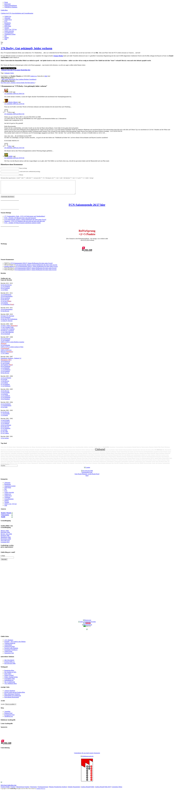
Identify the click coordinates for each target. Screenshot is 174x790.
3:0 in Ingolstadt (5, 334)
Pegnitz (68, 458)
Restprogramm (46, 459)
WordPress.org (8, 716)
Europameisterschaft (85, 451)
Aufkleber (86, 447)
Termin (38, 461)
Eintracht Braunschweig (34, 451)
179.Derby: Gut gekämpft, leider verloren (26, 48)
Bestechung (151, 447)
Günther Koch (103, 453)
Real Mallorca (6, 459)
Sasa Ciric (92, 459)
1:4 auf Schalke (5, 392)
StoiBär (10, 156)
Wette (112, 463)
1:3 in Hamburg (5, 422)
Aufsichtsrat (91, 447)
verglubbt (54, 463)
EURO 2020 (68, 451)
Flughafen (165, 451)
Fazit (135, 451)
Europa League (77, 451)
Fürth (39, 453)
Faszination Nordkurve (10, 649)
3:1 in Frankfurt (5, 340)
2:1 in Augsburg (5, 286)
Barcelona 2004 (5, 532)
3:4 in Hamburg (5, 399)
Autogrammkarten (120, 447)
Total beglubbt (96, 461)
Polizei (111, 458)
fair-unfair (107, 451)
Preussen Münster (131, 458)
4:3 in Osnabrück (6, 404)
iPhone (46, 454)
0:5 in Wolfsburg (5, 428)
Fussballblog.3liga (9, 678)
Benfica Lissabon (145, 447)
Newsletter (10, 458)
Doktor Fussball (9, 675)
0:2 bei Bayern (5, 412)
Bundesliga (7, 23)
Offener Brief (25, 458)
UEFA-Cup (11, 463)
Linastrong (153, 454)
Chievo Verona (65, 449)
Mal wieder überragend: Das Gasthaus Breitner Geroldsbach (19, 79)
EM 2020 (46, 451)
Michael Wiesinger (112, 456)
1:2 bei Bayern (5, 381)
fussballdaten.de (9, 680)
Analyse (48, 447)
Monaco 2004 (5, 530)
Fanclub (118, 451)
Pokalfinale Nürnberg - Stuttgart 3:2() (11, 359)
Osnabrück (37, 458)
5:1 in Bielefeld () (7, 304)
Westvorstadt (108, 463)
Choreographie (72, 449)
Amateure (44, 447)
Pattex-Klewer (64, 458)
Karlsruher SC (104, 454)
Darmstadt (121, 449)
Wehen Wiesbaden (101, 463)
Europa (72, 451)
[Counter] (87, 467)
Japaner (54, 454)
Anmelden (7, 711)
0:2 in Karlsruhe (5, 345)
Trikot (157, 461)
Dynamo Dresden (25, 451)
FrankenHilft (13, 453)
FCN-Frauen (141, 451)
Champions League (9, 34)
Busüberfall (44, 449)
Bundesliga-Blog (9, 670)
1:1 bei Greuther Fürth (7, 327)
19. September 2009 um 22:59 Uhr (14, 103)
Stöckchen (30, 461)
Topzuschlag (71, 461)
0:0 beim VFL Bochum (7, 316)
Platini (86, 458)
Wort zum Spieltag (148, 463)
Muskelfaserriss (130, 456)
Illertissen (32, 454)
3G (7, 447)
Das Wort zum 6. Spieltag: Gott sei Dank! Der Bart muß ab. (18, 82)
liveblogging (158, 454)
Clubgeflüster (8, 645)
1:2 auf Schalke (5, 420)
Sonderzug (130, 459)
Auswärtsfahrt (106, 447)
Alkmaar (33, 447)
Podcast (89, 458)
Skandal (120, 459)
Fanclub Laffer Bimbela (11, 648)
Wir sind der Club (133, 463)
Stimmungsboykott (24, 461)
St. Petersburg (163, 459)
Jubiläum (72, 454)
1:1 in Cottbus (5, 353)
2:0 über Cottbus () (9, 325)
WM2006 (141, 463)
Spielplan (150, 459)
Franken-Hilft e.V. (9, 662)
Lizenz (167, 454)
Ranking (160, 458)
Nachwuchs (143, 456)
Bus (40, 449)
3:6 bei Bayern (5, 391)
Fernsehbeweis (157, 451)
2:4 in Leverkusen (6, 425)
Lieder (149, 454)
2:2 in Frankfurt (5, 371)
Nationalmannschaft (151, 456)
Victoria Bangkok (78, 463)
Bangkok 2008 (5, 535)
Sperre (134, 459)
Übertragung (3, 463)
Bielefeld (156, 447)
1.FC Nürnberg (8, 640)
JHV (62, 454)
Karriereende (110, 454)
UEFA (7, 463)
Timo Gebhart (66, 461)
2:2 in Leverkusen (6, 378)
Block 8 (162, 447)
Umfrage (29, 463)
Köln (120, 454)
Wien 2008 (116, 463)
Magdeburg (3, 456)
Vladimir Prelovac (40, 788)
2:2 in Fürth (4, 407)
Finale (161, 451)
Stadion (6, 37)
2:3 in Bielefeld (5, 368)
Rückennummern (58, 459)
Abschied (10, 447)
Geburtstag (55, 453)
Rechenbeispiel (12, 459)
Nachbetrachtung (137, 456)
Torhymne (90, 461)
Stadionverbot (4, 461)
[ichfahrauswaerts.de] (87, 756)
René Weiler (39, 459)
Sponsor (154, 459)
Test (45, 461)
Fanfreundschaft (124, 451)
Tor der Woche (78, 461)
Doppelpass (5, 451)
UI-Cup (15, 463)
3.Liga (5, 447)
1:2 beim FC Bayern (6, 320)
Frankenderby (7, 453)
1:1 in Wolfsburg (5, 369)
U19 (168, 461)
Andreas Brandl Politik (87, 787)
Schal (98, 459)
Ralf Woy (152, 458)
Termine (6, 28)
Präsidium (115, 458)
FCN (5, 21)
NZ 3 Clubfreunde (9, 682)
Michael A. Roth (82, 456)
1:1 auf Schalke (5, 413)
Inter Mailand (42, 454)
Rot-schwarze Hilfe (9, 663)
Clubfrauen (87, 449)
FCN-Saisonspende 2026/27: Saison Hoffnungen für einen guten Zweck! (25, 219)
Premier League (121, 458)
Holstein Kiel (167, 453)
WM (5, 39)
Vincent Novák (88, 463)
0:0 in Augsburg (5, 298)
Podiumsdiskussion (96, 458)
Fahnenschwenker (9, 646)
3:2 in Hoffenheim (6, 294)
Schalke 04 (102, 459)
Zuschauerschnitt (166, 463)
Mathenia (40, 456)
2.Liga (2, 447)
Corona (107, 449)
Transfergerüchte (138, 461)
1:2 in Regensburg (6, 405)
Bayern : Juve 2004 (6, 534)
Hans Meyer (136, 453)
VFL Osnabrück (71, 463)
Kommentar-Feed (9, 714)
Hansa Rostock (131, 453)
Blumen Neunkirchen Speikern (58, 787)
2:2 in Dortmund (5, 397)
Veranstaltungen (48, 463)
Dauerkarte (135, 449)
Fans (129, 451)
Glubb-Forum (8, 651)
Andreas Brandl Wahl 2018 (103, 787)
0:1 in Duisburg (5, 384)
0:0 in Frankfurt (5, 288)
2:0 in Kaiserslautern (7, 296)
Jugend (75, 454)
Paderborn (42, 458)
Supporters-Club (9, 653)
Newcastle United (4, 458)
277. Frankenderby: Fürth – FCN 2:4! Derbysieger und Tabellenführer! (24, 216)
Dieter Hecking (168, 449)
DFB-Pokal (7, 26)
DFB (155, 449)
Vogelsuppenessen (43, 787)
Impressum (7, 4)
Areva (73, 447)
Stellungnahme (17, 461)
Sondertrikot (125, 459)
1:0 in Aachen (5, 438)
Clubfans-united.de (9, 643)
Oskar (33, 458)
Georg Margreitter (71, 453)
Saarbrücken (65, 459)
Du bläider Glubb (12, 451)
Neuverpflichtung (165, 456)
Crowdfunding (112, 449)
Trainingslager (131, 461)
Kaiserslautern (98, 454)
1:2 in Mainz (4, 290)
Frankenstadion (19, 453)
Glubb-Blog (4, 10)
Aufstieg (95, 447)
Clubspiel (7, 73)
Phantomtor (79, 458)
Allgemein (7, 18)
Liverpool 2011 (5, 542)
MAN (10, 456)
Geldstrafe (65, 453)
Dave (9, 146)
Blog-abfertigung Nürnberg (12, 694)
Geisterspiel (60, 453)
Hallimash (108, 453)
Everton (97, 451)
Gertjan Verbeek (79, 453)
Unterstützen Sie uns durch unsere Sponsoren (87, 753)
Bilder (159, 447)
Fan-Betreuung (113, 451)
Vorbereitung (95, 463)
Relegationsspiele (33, 459)
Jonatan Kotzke (67, 454)
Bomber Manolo (13, 102)
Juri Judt (89, 454)
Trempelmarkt (148, 461)
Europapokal (93, 451)
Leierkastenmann (137, 454)
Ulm (19, 463)
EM (5, 36)
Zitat (157, 463)
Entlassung (63, 451)
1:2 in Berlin (4, 394)
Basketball (134, 447)
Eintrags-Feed (8, 713)
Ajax (30, 447)
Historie (157, 453)
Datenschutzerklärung (10, 5)
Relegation (27, 459)
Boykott (24, 449)
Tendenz (35, 461)
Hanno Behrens (118, 453)
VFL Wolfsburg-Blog (10, 683)
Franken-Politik (5, 787)
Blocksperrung (4, 449)
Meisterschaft (76, 456)
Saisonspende (78, 459)
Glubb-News (8, 19)
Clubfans (83, 449)
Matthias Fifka (46, 456)
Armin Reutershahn (79, 447)
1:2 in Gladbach (5, 395)
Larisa (132, 454)
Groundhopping (9, 32)
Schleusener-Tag (114, 459)
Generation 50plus (117, 787)
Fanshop (131, 451)
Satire (96, 459)
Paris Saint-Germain (49, 458)
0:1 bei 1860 (4, 431)
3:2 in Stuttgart (5, 423)
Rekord (22, 459)
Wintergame (126, 463)
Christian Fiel (78, 449)
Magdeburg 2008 (6, 537)
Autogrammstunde (128, 447)
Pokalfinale (102, 458)
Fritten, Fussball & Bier (11, 677)
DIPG (2, 451)
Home (6, 2)
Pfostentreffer (73, 458)
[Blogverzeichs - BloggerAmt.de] (87, 624)
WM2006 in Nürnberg (10, 7)
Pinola (83, 458)
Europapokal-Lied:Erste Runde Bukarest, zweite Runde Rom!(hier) (87, 474)
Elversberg (41, 451)
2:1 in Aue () (6, 301)
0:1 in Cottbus (5, 433)
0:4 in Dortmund (5, 317)
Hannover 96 (124, 453)
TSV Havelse (161, 461)
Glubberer (90, 453)
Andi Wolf (53, 447)
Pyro (141, 458)
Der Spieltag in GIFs (10, 672)
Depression (33, 787)
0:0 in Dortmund (5, 338)
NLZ (17, 458)
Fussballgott (42, 453)
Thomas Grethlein (50, 461)
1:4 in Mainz (4, 382)
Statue (12, 461)
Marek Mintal (18, 456)
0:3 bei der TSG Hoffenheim (9, 319)
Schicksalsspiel (108, 459)
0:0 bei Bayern (5, 373)
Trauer (143, 461)
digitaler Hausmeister (74, 787)
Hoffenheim (161, 453)
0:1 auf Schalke (5, 363)
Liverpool (163, 454)
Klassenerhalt (116, 454)
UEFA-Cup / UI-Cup (10, 29)
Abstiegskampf (19, 447)
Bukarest (28, 449)
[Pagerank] (87, 626)
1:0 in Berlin (4, 303)
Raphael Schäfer (165, 458)
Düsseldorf (18, 451)
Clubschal (93, 449)
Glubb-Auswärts (9, 31)
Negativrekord (158, 456)
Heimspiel (142, 453)
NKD (14, 458)
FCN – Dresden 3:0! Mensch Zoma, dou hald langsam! (20, 218)
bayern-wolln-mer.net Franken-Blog (14, 692)
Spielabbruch (138, 459)
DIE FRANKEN (9, 660)
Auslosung (100, 447)
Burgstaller (37, 449)
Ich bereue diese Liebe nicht (14, 454)
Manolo (13, 456)
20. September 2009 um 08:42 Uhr (14, 114)
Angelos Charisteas (68, 447)
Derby (12, 73)
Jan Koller (50, 454)
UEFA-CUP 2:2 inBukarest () (7, 350)
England (58, 451)
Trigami (153, 461)
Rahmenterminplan (146, 458)
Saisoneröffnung (71, 459)
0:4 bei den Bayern (6, 285)
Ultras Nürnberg (23, 463)
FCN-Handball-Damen (148, 451)
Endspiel (54, 451)
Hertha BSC (152, 453)
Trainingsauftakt (124, 461)
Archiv (3, 704)
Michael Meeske (97, 456)
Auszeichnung (113, 447)
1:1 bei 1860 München (7, 332)
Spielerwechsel (145, 459)
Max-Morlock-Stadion (53, 456)
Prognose (137, 458)
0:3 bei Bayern (5, 311)
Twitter (165, 461)
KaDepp (93, 454)
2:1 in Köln (4, 430)
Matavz (36, 456)
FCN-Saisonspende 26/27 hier (87, 204)
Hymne (2, 454)
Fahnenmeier (102, 451)
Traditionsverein (102, 461)
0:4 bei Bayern (5, 299)
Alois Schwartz (39, 447)
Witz (138, 463)
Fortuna (169, 451)
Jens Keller (58, 454)
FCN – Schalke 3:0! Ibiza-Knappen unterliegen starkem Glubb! (22, 223)
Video (84, 463)
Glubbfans (7, 24)
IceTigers (6, 454)
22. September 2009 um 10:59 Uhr (14, 158)
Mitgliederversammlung (122, 456)
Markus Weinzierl (25, 456)
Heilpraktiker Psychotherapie (12, 695)
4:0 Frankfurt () (7, 364)
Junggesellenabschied (82, 454)
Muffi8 (3, 517)
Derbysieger (143, 449)
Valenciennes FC (34, 463)
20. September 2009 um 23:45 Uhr (14, 147)
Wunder (153, 463)
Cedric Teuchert (50, 449)
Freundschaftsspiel (33, 453)
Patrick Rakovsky (57, 458)
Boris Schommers (18, 449)
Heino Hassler (147, 453)
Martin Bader (32, 456)
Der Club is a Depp (150, 449)
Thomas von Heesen (58, 461)
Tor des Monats (84, 461)
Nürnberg (20, 458)
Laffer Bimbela (127, 454)
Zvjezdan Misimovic (5, 464)
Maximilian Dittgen (63, 456)
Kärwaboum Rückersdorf (11, 697)
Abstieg (14, 447)
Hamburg (113, 453)
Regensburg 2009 (6, 539)
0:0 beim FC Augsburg (7, 330)
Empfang (50, 451)
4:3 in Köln (4, 379)
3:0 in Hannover (5, 361)
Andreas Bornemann (59, 447)
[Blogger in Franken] (87, 781)
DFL (163, 449)
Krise (123, 454)
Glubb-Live (7, 16)
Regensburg (18, 459)
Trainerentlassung (110, 461)
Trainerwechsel (117, 461)
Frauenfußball (26, 453)
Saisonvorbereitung (86, 459)
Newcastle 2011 (5, 540)
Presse (126, 458)
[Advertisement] (87, 590)
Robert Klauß (52, 459)
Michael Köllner (90, 456)
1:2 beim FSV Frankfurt (7, 329)
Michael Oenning (104, 456)
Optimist (30, 458)
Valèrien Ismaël (42, 463)
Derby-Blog (7, 673)
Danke (116, 449)
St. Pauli (158, 459)
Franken (2, 453)
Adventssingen (26, 447)
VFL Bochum (64, 463)
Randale (156, 458)
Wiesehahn (121, 463)
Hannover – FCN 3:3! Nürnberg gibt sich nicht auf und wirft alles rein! (24, 221)
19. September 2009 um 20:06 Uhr (14, 93)
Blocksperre (167, 447)
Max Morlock (70, 456)
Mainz (7, 456)
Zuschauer (160, 463)
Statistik (8, 461)
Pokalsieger (107, 458)
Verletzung (59, 463)
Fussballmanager (49, 453)
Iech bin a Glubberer (25, 454)
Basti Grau (139, 447)
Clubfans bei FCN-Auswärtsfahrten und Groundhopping (17, 13)
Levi (146, 454)
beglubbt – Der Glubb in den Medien (15, 641)
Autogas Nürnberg (9, 690)
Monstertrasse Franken (22, 787)
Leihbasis (143, 454)
